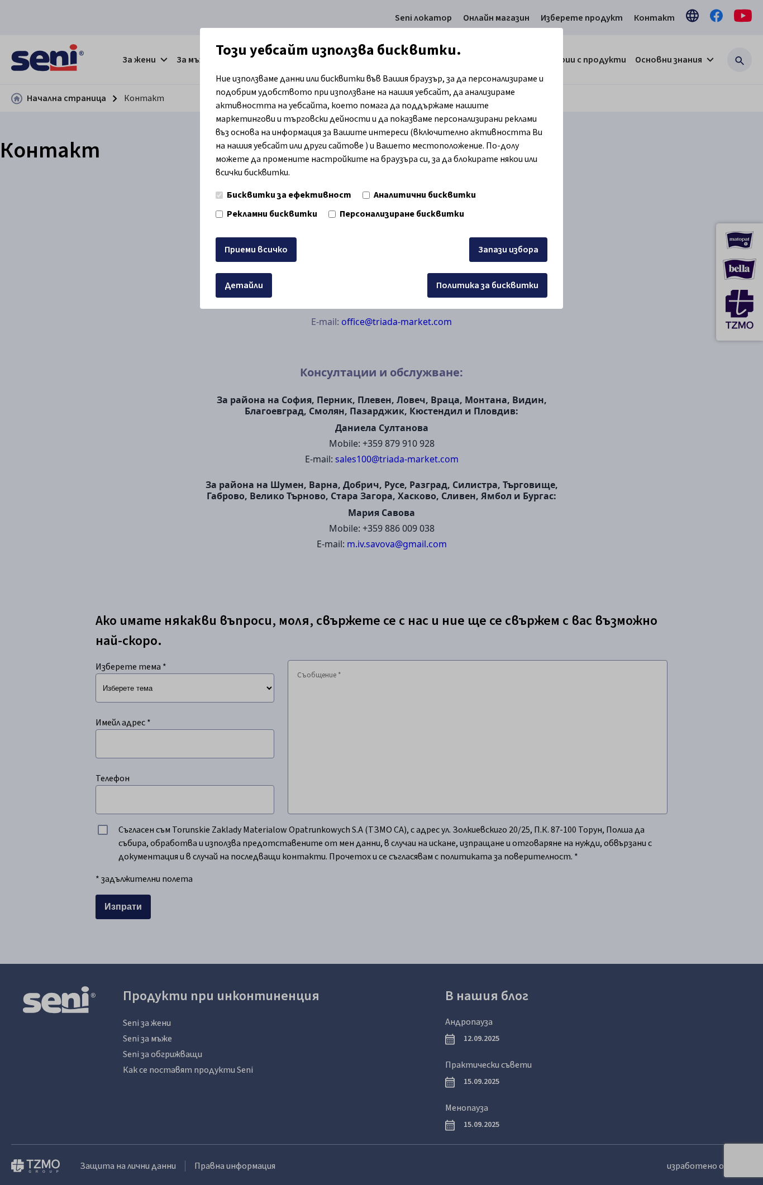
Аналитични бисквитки (425, 195)
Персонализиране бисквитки (402, 214)
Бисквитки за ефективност (289, 195)
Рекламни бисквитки (272, 214)
